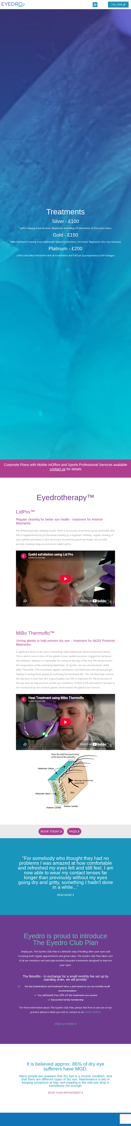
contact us (58, 469)
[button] (95, 4)
